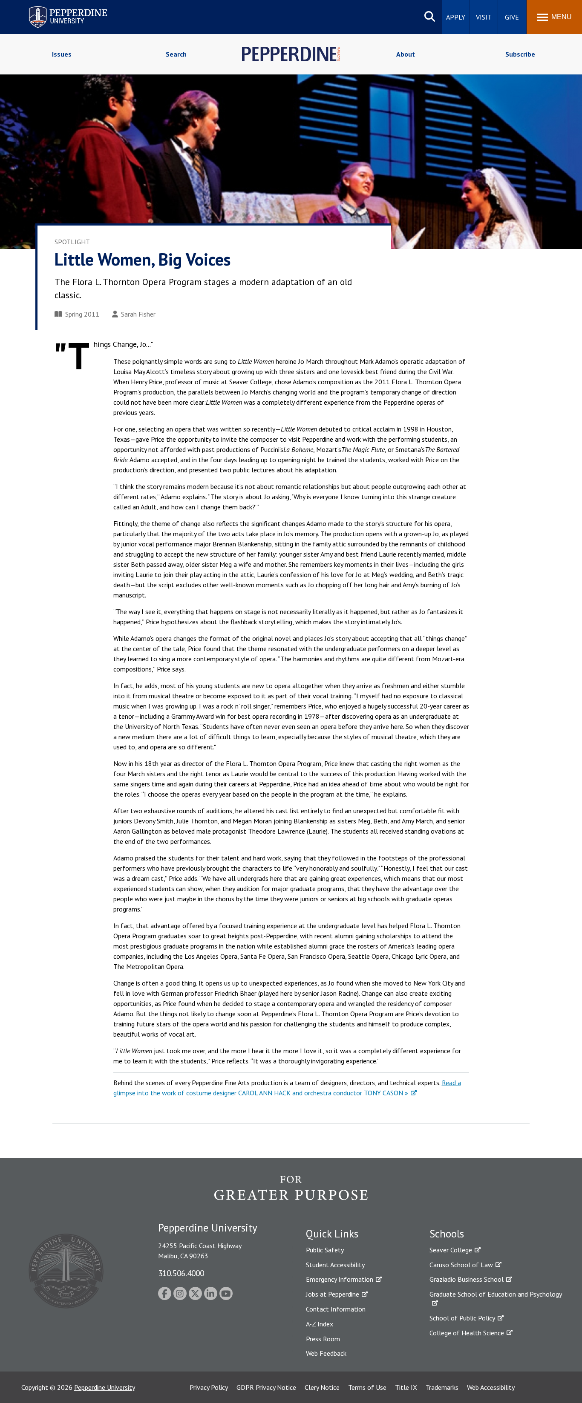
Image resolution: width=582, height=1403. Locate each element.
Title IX (406, 1387)
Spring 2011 (82, 314)
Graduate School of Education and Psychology (495, 1294)
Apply (455, 17)
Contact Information (336, 1309)
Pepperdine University (57, 8)
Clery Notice (322, 1387)
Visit (484, 17)
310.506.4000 (181, 1273)
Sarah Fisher (138, 314)
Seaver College (450, 1250)
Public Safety (325, 1250)
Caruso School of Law (461, 1264)
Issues (62, 54)
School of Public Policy (462, 1318)
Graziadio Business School (466, 1279)
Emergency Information (339, 1279)
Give (512, 17)
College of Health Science (466, 1333)
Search (176, 54)
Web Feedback (326, 1353)
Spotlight (72, 241)
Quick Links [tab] (332, 1233)
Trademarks (442, 1387)
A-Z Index (319, 1324)
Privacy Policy (209, 1387)
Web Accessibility (491, 1387)
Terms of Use (367, 1387)
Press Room (323, 1338)
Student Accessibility (335, 1264)
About (405, 54)
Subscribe (520, 54)
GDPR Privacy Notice (266, 1387)
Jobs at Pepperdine (332, 1294)
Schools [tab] (446, 1233)
